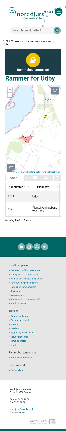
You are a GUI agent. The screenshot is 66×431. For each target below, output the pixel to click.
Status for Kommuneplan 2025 (25, 299)
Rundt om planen (19, 303)
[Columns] (36, 178)
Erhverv (14, 324)
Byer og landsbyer (19, 316)
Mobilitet (15, 328)
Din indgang (16, 291)
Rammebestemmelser (40, 41)
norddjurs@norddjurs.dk (21, 409)
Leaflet (16, 171)
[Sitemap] (36, 246)
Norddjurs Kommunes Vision (25, 274)
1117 (11, 196)
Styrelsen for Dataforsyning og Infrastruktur (41, 171)
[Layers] (55, 91)
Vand (13, 345)
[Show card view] (27, 178)
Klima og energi (18, 341)
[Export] (47, 178)
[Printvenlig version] (29, 246)
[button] (9, 89)
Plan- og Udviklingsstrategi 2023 (26, 279)
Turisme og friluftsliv (20, 320)
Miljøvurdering (17, 295)
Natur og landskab (19, 337)
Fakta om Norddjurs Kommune (25, 270)
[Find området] (21, 246)
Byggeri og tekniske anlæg (23, 332)
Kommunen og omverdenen (24, 283)
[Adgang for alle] (44, 246)
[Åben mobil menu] (58, 12)
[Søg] (57, 30)
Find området (17, 370)
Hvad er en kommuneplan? (23, 287)
